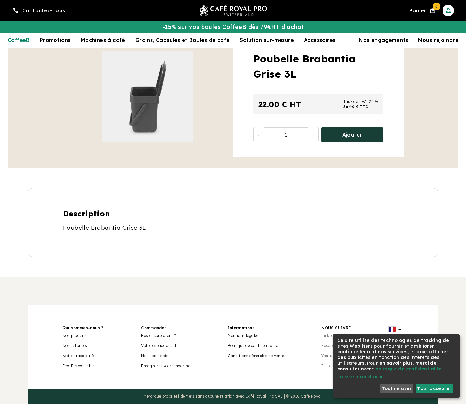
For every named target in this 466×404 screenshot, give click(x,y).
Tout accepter (434, 388)
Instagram (331, 365)
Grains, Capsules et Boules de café (182, 40)
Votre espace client (159, 345)
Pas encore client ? (158, 335)
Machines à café (103, 40)
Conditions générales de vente (256, 355)
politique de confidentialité (408, 369)
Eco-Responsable (78, 365)
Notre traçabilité (78, 355)
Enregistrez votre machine (165, 365)
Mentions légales (243, 335)
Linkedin (329, 335)
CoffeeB (19, 40)
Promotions (55, 40)
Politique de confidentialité (253, 345)
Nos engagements (383, 40)
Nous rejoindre (438, 40)
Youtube (329, 355)
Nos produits (74, 335)
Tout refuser (396, 388)
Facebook (330, 345)
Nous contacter (155, 355)
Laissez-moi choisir (360, 377)
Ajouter (352, 134)
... (229, 365)
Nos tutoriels (74, 345)
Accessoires (319, 40)
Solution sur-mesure (267, 40)
